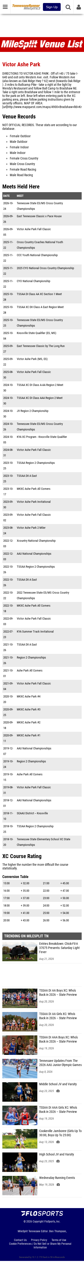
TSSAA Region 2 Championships (36, 463)
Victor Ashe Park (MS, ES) (32, 359)
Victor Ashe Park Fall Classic (34, 229)
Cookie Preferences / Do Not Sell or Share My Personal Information (40, 1245)
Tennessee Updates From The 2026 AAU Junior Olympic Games (60, 1063)
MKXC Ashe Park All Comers (33, 488)
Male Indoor (17, 153)
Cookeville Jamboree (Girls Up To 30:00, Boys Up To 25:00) (60, 1133)
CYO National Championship (33, 281)
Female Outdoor (20, 136)
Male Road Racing (21, 175)
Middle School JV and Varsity (58, 1084)
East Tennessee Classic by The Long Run (41, 346)
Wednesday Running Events (57, 1178)
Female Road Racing (23, 170)
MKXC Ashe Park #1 (28, 735)
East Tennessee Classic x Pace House (39, 216)
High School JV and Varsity (56, 1154)
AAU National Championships (34, 553)
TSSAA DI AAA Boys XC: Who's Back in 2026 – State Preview (58, 1039)
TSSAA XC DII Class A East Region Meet (40, 307)
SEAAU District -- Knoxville (32, 813)
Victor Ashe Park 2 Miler (31, 527)
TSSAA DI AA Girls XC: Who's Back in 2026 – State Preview (58, 1016)
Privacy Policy (39, 1240)
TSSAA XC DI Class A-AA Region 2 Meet (40, 385)
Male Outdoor (18, 142)
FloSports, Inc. (52, 1221)
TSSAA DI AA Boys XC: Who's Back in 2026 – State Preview (58, 993)
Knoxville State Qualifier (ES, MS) (36, 333)
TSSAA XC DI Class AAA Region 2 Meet (40, 398)
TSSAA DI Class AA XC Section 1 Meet (39, 294)
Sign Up (52, 7)
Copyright (38, 1221)
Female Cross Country (24, 158)
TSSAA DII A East (27, 475)
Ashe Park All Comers (29, 670)
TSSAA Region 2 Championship (35, 826)
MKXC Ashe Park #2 (28, 722)
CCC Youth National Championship (37, 255)
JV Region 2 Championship (32, 411)
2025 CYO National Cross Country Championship (45, 268)
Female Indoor (19, 147)
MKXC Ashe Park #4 (28, 696)
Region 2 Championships (31, 657)
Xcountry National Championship (36, 540)
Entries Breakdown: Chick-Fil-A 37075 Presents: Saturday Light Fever (59, 948)
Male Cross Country (22, 164)
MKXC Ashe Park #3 (28, 709)
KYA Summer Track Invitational (35, 631)
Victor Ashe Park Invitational (34, 501)
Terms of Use (59, 1240)
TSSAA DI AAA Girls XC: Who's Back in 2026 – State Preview (58, 1110)
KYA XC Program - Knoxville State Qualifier (42, 437)
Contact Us (20, 1240)
